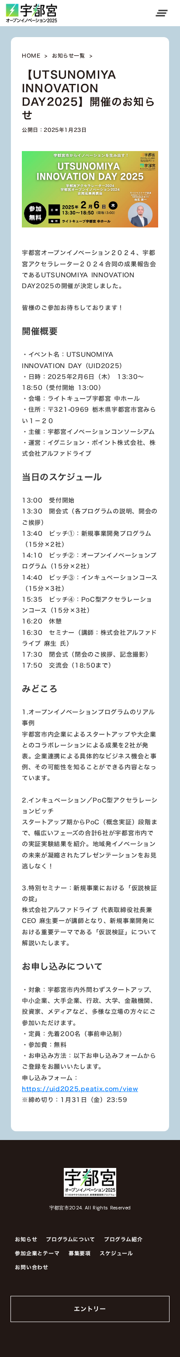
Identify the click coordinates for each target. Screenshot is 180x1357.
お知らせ (26, 1239)
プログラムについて (70, 1239)
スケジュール (116, 1253)
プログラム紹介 (123, 1239)
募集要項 (80, 1253)
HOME (31, 55)
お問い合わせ (31, 1267)
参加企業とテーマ (37, 1253)
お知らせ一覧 (68, 55)
